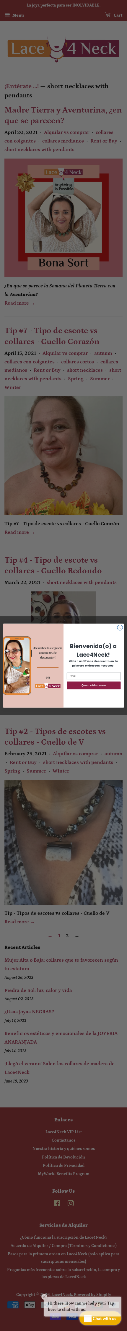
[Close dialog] (120, 627)
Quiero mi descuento (94, 685)
